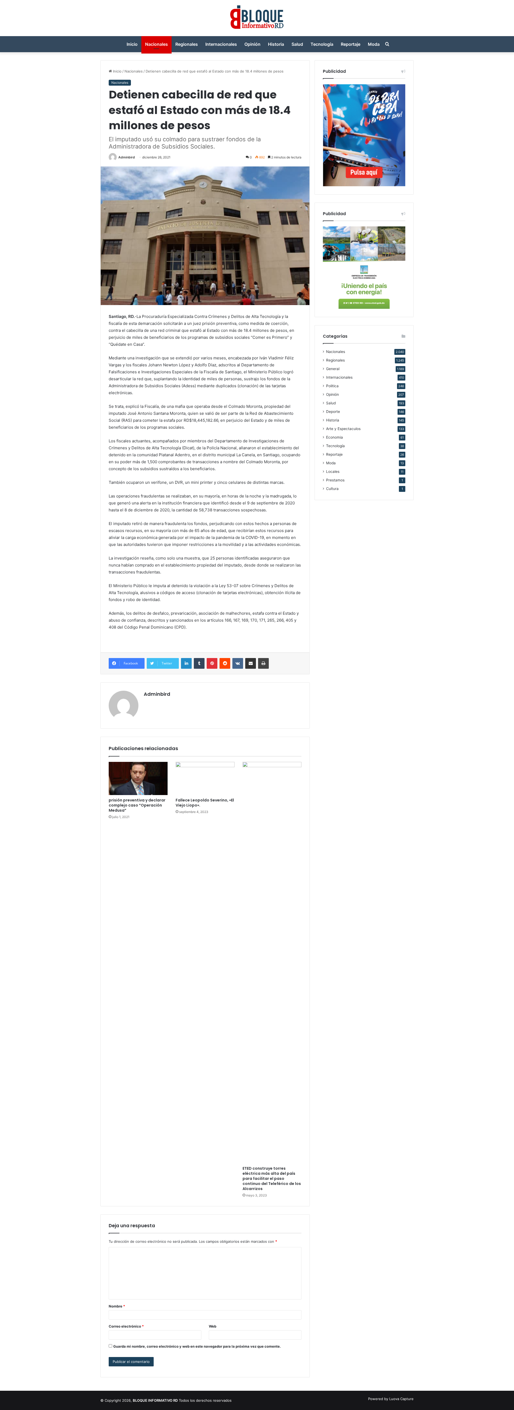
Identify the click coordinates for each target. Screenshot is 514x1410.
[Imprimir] (263, 663)
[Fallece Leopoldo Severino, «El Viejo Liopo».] (205, 778)
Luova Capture (401, 1399)
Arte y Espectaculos (343, 429)
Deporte (333, 411)
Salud (297, 44)
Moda (374, 44)
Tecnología (322, 44)
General (332, 369)
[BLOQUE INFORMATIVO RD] (257, 18)
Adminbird (126, 157)
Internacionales (221, 44)
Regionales (186, 44)
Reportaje (350, 44)
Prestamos (335, 480)
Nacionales (156, 44)
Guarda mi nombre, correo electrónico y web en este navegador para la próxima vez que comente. (197, 1346)
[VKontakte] (237, 663)
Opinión (252, 44)
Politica (332, 386)
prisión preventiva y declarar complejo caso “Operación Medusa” (137, 805)
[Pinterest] (212, 663)
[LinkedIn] (186, 663)
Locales (332, 471)
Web (212, 1326)
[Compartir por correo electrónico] (250, 663)
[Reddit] (225, 663)
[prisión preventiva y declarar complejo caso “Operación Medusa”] (138, 778)
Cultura (332, 489)
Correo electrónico (126, 1326)
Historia (276, 44)
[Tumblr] (199, 663)
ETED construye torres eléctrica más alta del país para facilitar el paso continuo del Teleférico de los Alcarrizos (272, 1178)
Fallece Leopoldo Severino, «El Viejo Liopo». (205, 802)
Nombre (117, 1306)
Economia (334, 437)
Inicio (132, 44)
